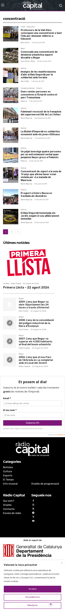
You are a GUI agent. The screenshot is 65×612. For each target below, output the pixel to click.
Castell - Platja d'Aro (28, 27)
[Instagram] (33, 505)
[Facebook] (33, 501)
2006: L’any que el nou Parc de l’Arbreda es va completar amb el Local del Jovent (36, 360)
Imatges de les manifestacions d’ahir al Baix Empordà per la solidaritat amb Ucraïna (38, 74)
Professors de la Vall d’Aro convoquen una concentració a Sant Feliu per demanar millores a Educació (41, 34)
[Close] (62, 563)
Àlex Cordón (25, 81)
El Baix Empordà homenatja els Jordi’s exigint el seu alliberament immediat (40, 216)
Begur (23, 49)
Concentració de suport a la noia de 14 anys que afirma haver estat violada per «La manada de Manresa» (41, 176)
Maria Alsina (25, 42)
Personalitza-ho (32, 597)
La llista (6, 283)
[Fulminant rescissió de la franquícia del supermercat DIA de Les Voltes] (10, 115)
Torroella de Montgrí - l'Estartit (31, 89)
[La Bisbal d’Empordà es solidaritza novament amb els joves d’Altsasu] (10, 135)
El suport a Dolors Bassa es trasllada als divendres (36, 194)
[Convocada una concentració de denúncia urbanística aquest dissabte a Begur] (10, 55)
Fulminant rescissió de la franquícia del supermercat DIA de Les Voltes (41, 113)
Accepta (32, 589)
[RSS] (33, 509)
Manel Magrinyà (26, 118)
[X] (33, 517)
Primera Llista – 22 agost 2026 (26, 287)
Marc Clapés (16, 284)
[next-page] (18, 231)
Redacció (24, 101)
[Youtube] (33, 521)
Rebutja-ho (33, 605)
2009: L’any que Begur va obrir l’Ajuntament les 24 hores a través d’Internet (34, 304)
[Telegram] (33, 513)
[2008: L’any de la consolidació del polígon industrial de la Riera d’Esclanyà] (9, 322)
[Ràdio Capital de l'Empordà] (32, 5)
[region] (32, 586)
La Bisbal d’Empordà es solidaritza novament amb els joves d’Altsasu (40, 133)
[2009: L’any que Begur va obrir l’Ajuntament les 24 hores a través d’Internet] (9, 304)
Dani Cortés (23, 311)
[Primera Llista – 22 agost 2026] (28, 263)
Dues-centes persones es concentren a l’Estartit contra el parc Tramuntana (39, 94)
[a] (32, 449)
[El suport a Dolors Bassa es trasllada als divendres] (10, 196)
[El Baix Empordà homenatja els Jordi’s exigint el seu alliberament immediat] (10, 216)
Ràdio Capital (24, 348)
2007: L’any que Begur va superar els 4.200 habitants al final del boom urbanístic (35, 341)
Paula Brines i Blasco (28, 61)
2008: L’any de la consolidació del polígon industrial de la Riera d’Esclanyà (36, 323)
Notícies (23, 69)
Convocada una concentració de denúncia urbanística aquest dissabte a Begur (39, 54)
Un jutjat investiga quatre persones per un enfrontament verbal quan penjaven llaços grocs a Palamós (41, 154)
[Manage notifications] (50, 604)
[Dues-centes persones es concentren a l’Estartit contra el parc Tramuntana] (10, 95)
